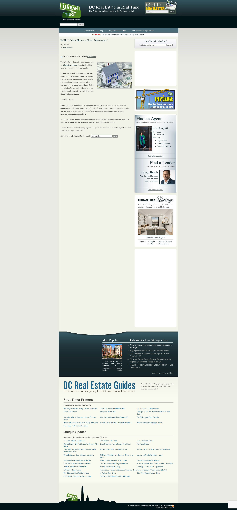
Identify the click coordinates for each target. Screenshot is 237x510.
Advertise (77, 19)
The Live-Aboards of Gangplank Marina (114, 464)
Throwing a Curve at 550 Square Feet (150, 467)
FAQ (151, 244)
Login (152, 241)
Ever (165, 340)
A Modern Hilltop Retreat (72, 470)
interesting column (70, 65)
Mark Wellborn (67, 47)
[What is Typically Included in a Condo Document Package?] (112, 359)
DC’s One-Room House (145, 441)
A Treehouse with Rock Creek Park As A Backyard (155, 464)
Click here (91, 57)
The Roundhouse (143, 444)
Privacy (157, 505)
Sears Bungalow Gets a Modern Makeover (79, 455)
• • (118, 30)
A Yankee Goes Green (108, 473)
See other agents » (155, 156)
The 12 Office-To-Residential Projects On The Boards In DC (123, 34)
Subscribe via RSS (166, 505)
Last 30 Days (152, 340)
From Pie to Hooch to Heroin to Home (77, 464)
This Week (136, 340)
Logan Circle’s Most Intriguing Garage (113, 449)
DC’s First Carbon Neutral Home (148, 473)
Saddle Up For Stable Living (110, 467)
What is (165, 241)
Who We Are (135, 505)
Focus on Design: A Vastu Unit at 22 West (152, 470)
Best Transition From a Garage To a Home (115, 444)
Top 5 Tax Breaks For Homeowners (112, 409)
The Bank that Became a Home (148, 460)
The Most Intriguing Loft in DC (74, 441)
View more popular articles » (163, 373)
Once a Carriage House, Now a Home (113, 460)
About (129, 505)
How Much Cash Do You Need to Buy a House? (81, 423)
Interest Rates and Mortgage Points (149, 423)
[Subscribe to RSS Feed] (173, 505)
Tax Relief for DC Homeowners (148, 409)
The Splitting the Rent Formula (148, 417)
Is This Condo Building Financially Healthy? (115, 423)
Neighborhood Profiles (117, 30)
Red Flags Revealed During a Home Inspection (80, 409)
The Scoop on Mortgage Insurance (76, 426)
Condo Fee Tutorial (70, 412)
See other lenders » (155, 190)
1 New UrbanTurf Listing (93, 30)
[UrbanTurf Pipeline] (156, 111)
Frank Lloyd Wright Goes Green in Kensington (153, 449)
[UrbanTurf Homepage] (72, 10)
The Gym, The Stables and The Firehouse (115, 476)
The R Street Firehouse (108, 441)
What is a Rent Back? (108, 412)
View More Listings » (155, 238)
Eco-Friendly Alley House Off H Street (77, 476)
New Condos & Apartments (143, 30)
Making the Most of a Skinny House (149, 455)
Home (64, 19)
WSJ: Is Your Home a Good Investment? (84, 40)
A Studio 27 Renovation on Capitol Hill (77, 460)
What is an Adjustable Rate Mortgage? (114, 417)
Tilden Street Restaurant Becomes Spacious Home (118, 470)
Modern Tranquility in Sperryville (75, 467)
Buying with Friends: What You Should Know (149, 351)
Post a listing (163, 244)
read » (119, 370)
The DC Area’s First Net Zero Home (76, 473)
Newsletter (70, 19)
